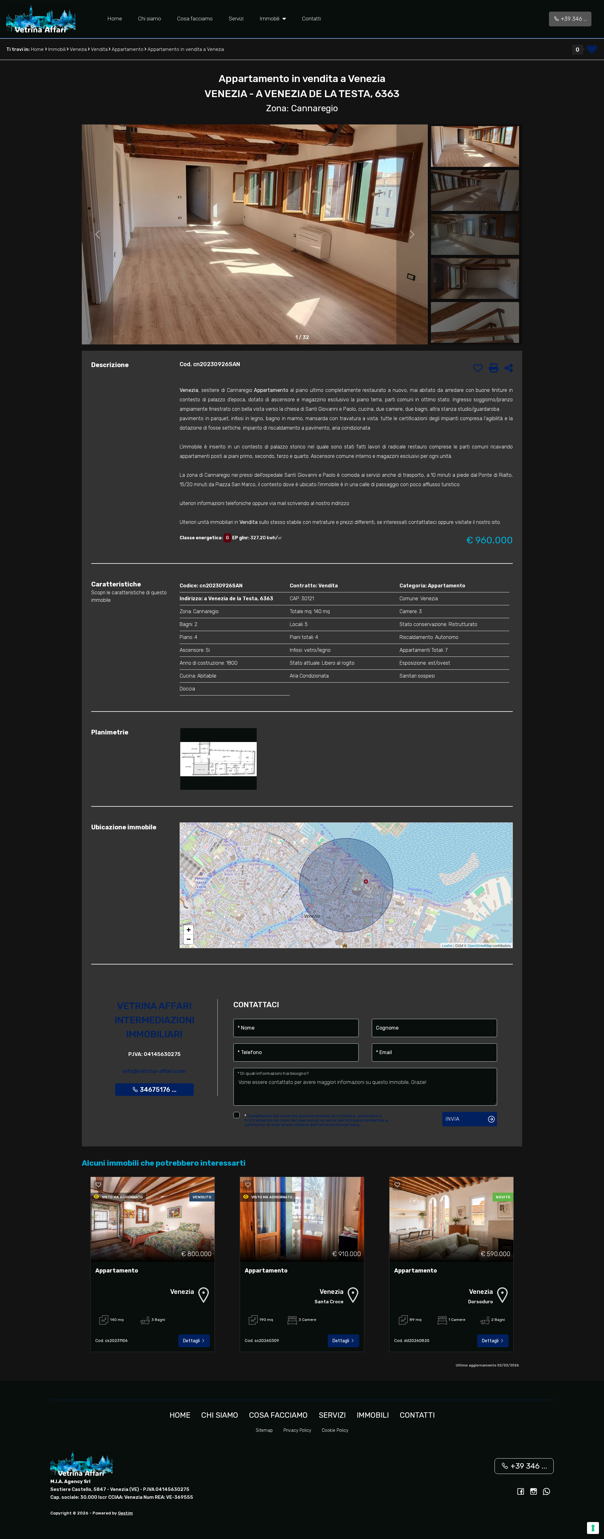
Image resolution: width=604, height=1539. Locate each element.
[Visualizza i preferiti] (592, 51)
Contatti (311, 18)
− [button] (189, 939)
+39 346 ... (573, 18)
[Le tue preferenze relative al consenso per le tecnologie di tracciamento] (593, 1528)
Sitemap (264, 1430)
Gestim (125, 1513)
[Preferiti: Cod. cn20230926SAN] (478, 368)
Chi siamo (149, 18)
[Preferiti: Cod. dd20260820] (397, 1185)
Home (114, 18)
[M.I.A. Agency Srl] (41, 18)
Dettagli (192, 1341)
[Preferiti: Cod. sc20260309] (248, 1185)
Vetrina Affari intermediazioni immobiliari (154, 1020)
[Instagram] (533, 1492)
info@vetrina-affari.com (154, 1071)
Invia (452, 1119)
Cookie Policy (335, 1430)
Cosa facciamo (195, 18)
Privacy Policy (297, 1430)
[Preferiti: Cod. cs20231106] (98, 1185)
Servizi (236, 18)
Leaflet (447, 945)
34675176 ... (157, 1089)
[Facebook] (520, 1492)
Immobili (270, 18)
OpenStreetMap (479, 945)
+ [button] (189, 930)
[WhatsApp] (546, 1492)
